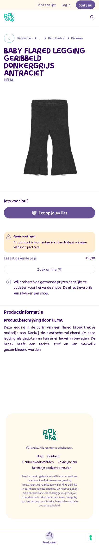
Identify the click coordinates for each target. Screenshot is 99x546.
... (40, 38)
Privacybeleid (67, 462)
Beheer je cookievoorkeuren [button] (51, 467)
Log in (66, 5)
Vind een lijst (47, 5)
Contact (53, 456)
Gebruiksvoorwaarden (38, 462)
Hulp (40, 456)
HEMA (9, 79)
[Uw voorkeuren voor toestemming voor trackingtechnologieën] (90, 537)
